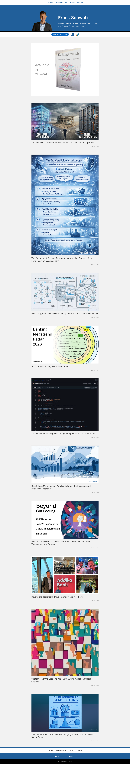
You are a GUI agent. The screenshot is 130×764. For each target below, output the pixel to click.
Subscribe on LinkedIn (60, 34)
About (57, 756)
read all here (95, 146)
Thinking (50, 2)
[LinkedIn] (72, 34)
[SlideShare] (77, 34)
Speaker (80, 2)
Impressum (71, 756)
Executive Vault (61, 2)
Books (72, 2)
